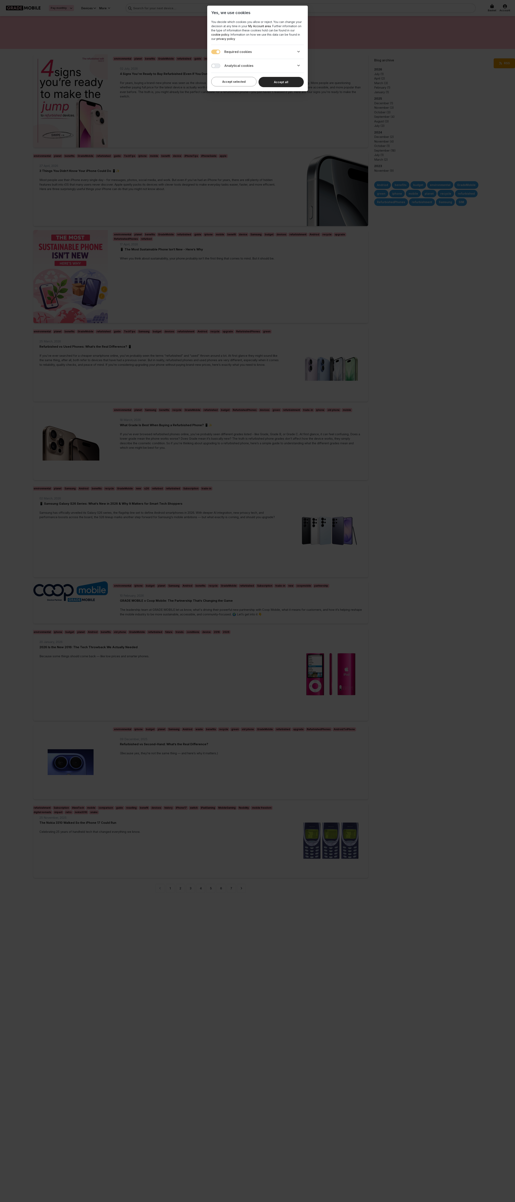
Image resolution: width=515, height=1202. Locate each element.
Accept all (281, 82)
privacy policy (225, 38)
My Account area (259, 26)
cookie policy (220, 34)
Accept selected (234, 81)
